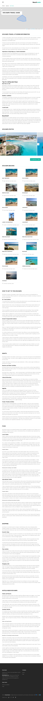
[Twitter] (13, 697)
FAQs (3, 686)
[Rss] (15, 697)
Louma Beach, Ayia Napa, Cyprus (29, 224)
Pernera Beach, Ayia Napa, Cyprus (9, 268)
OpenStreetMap (33, 28)
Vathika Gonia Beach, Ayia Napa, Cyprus (30, 268)
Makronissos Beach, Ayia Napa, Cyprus (10, 239)
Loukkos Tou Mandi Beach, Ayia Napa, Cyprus (11, 224)
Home (3, 5)
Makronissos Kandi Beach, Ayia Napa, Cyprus (11, 254)
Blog (23, 674)
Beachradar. (7, 694)
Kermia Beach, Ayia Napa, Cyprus (29, 195)
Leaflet (26, 28)
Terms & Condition (5, 684)
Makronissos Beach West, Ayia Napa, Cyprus (31, 239)
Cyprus (7, 5)
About (23, 672)
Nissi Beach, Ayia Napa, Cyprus (29, 254)
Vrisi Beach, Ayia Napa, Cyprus (9, 283)
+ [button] (1, 8)
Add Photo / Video (36, 159)
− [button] (1, 10)
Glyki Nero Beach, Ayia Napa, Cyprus (10, 195)
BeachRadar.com (5, 675)
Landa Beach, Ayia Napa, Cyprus (29, 210)
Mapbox (42, 28)
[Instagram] (8, 697)
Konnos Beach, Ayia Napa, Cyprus (9, 210)
